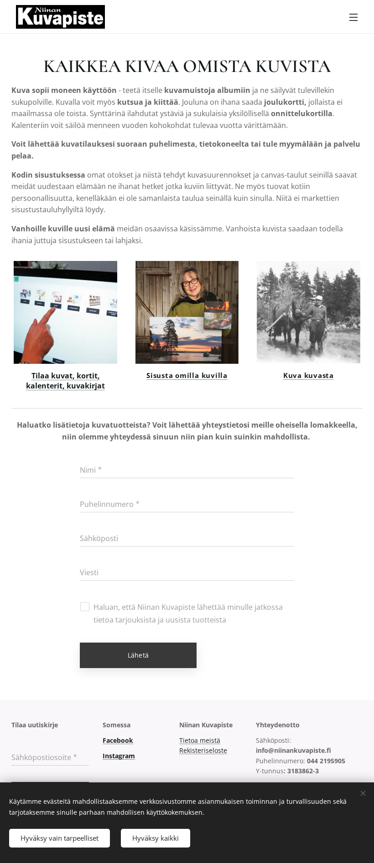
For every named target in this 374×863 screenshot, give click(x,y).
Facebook (118, 740)
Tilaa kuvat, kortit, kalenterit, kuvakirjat (65, 381)
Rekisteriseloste (203, 750)
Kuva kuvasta (308, 375)
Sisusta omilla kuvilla (187, 375)
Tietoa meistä (199, 740)
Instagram (119, 755)
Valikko (353, 17)
